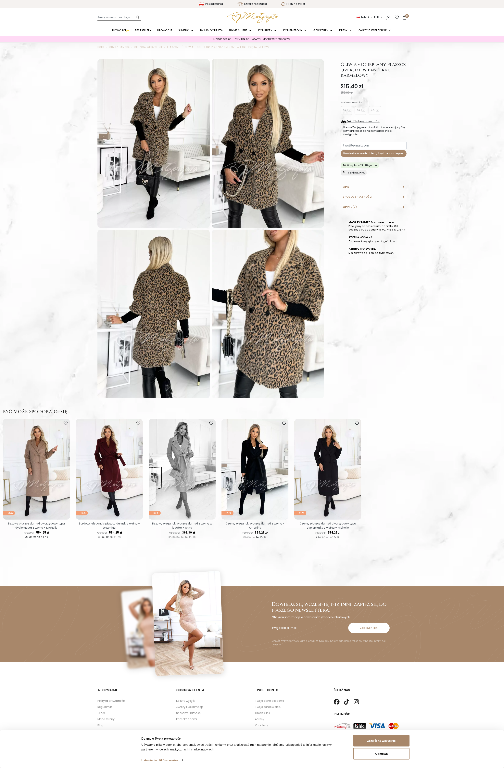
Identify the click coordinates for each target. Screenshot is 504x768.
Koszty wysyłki (185, 701)
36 (344, 110)
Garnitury (321, 30)
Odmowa (381, 753)
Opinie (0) (350, 207)
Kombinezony (293, 30)
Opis (346, 187)
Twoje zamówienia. (268, 707)
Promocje (164, 30)
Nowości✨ (120, 30)
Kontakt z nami (186, 719)
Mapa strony (106, 719)
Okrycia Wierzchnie (373, 30)
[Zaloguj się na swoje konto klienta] (388, 17)
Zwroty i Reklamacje (190, 707)
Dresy (343, 30)
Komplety (265, 30)
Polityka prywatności (111, 701)
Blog (100, 725)
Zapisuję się (369, 628)
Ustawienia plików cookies (159, 760)
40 (373, 110)
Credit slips (262, 713)
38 (358, 110)
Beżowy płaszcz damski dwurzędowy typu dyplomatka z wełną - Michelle (36, 526)
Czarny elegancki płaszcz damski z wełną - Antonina (255, 526)
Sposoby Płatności (188, 713)
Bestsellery (143, 30)
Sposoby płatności (357, 197)
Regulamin (104, 707)
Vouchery (261, 725)
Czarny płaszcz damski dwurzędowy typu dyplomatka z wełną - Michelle (328, 526)
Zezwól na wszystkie (381, 740)
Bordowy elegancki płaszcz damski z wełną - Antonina (109, 526)
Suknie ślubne (238, 30)
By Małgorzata (211, 30)
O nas (101, 713)
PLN (377, 17)
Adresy (259, 719)
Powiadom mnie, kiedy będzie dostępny (373, 153)
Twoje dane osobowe (269, 701)
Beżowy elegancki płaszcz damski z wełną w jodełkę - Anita (182, 526)
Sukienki (184, 30)
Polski (365, 17)
